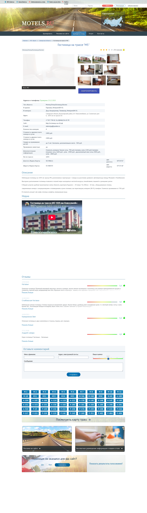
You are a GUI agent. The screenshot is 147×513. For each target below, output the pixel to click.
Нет (50, 464)
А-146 (100, 400)
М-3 (44, 392)
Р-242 (63, 413)
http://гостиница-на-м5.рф (54, 123)
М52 (44, 396)
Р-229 (53, 413)
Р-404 (109, 413)
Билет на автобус (55, 2)
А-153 (35, 404)
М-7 (82, 392)
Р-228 (44, 413)
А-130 (81, 400)
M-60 (110, 396)
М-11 (119, 392)
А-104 (25, 400)
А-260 (91, 404)
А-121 (72, 400)
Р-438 (119, 413)
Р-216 (119, 409)
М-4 (53, 392)
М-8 (91, 392)
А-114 (53, 400)
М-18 (25, 396)
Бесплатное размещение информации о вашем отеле (98, 448)
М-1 (25, 392)
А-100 (119, 396)
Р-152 (63, 409)
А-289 (100, 404)
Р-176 (81, 409)
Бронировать (47, 34)
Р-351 (91, 413)
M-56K (91, 396)
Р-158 (72, 409)
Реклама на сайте (62, 34)
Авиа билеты (23, 2)
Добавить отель (79, 34)
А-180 (72, 404)
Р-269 (81, 413)
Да (42, 464)
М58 (100, 396)
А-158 (53, 404)
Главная (25, 40)
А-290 (109, 404)
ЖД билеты (10, 2)
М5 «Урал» (33, 40)
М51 (35, 396)
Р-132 (53, 409)
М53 (54, 396)
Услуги (91, 34)
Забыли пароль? (133, 6)
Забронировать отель (38, 2)
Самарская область (45, 40)
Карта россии (108, 13)
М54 (63, 396)
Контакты (100, 34)
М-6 (72, 392)
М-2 (35, 392)
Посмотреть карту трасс (71, 419)
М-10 (110, 392)
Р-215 (109, 409)
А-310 (25, 409)
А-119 (63, 400)
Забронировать (89, 91)
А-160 (63, 404)
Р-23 (35, 409)
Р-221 (35, 413)
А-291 (119, 404)
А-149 (119, 400)
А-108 (44, 400)
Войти (108, 5)
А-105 (35, 400)
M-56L (82, 396)
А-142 (91, 400)
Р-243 (72, 413)
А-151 (25, 404)
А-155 (44, 404)
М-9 (100, 392)
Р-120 (44, 409)
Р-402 (100, 413)
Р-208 (100, 409)
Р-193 (91, 409)
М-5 (63, 392)
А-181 (81, 404)
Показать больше (27, 292)
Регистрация (120, 6)
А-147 (109, 400)
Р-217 (25, 413)
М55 (72, 396)
